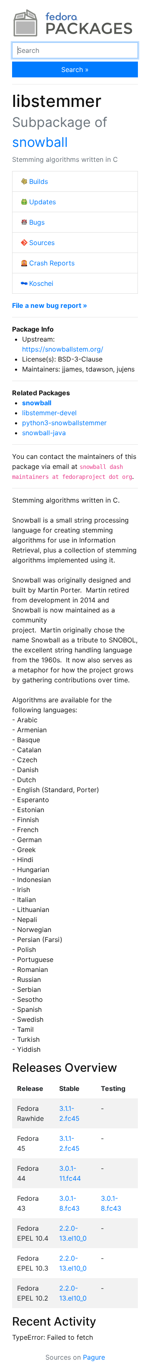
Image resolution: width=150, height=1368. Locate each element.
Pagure (94, 1357)
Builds (38, 181)
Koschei (41, 283)
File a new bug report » (49, 305)
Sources (42, 242)
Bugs (37, 222)
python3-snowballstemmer (64, 423)
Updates (42, 202)
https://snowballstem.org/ (62, 349)
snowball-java (44, 433)
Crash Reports (52, 263)
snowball (40, 142)
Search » (75, 69)
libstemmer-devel (49, 413)
